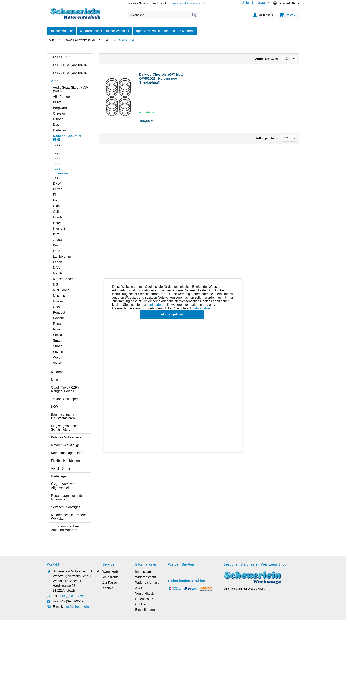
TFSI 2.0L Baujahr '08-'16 (69, 73)
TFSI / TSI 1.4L (61, 57)
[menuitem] (163, 15)
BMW (57, 102)
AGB (138, 588)
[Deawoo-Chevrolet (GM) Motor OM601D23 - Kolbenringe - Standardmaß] (118, 98)
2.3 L (57, 168)
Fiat (55, 194)
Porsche (59, 318)
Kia (55, 245)
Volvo (57, 363)
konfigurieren (156, 304)
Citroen (58, 119)
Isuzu (57, 234)
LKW (54, 406)
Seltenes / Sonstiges (65, 507)
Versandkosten (145, 593)
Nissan (58, 301)
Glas (56, 206)
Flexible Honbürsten (65, 460)
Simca (57, 335)
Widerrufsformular (147, 582)
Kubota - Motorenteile (66, 437)
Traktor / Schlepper (64, 399)
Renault (58, 323)
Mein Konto (110, 577)
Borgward (60, 108)
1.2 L (57, 154)
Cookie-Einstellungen (145, 607)
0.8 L (57, 144)
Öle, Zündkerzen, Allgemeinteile (63, 486)
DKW (57, 183)
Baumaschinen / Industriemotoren (63, 416)
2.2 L (57, 164)
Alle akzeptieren (172, 314)
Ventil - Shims (61, 468)
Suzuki (58, 352)
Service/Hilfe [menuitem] (286, 3)
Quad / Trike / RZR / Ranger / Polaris (65, 389)
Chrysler (59, 113)
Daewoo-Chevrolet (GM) (67, 137)
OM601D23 (63, 173)
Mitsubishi (60, 295)
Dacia (57, 124)
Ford (56, 200)
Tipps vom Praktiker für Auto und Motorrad (67, 528)
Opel (56, 307)
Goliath (58, 211)
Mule (54, 379)
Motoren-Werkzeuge (65, 445)
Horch (57, 223)
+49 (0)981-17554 (72, 596)
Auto (54, 81)
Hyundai (59, 228)
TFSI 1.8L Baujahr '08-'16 (69, 65)
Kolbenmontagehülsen (67, 453)
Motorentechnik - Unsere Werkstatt (68, 516)
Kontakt (107, 588)
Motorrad (57, 372)
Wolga (57, 357)
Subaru (58, 346)
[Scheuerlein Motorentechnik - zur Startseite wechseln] (75, 14)
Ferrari (57, 189)
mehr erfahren (202, 308)
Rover (57, 329)
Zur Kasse (109, 582)
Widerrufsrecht (145, 577)
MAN (56, 267)
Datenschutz (144, 599)
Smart (57, 340)
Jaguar (58, 239)
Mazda (58, 273)
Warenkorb (110, 571)
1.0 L (57, 149)
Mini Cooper (61, 290)
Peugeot (59, 312)
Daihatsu (59, 130)
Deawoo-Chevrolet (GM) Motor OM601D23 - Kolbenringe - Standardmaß (162, 78)
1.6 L (57, 159)
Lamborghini (62, 256)
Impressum (143, 571)
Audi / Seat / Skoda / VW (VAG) (70, 89)
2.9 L (57, 178)
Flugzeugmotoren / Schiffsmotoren (64, 427)
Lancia (58, 262)
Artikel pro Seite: (266, 58)
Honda (58, 217)
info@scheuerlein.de (78, 606)
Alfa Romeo (61, 96)
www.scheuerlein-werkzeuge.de (188, 3)
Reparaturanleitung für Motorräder (67, 497)
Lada (56, 251)
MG (55, 284)
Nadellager (59, 476)
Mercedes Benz (64, 279)
